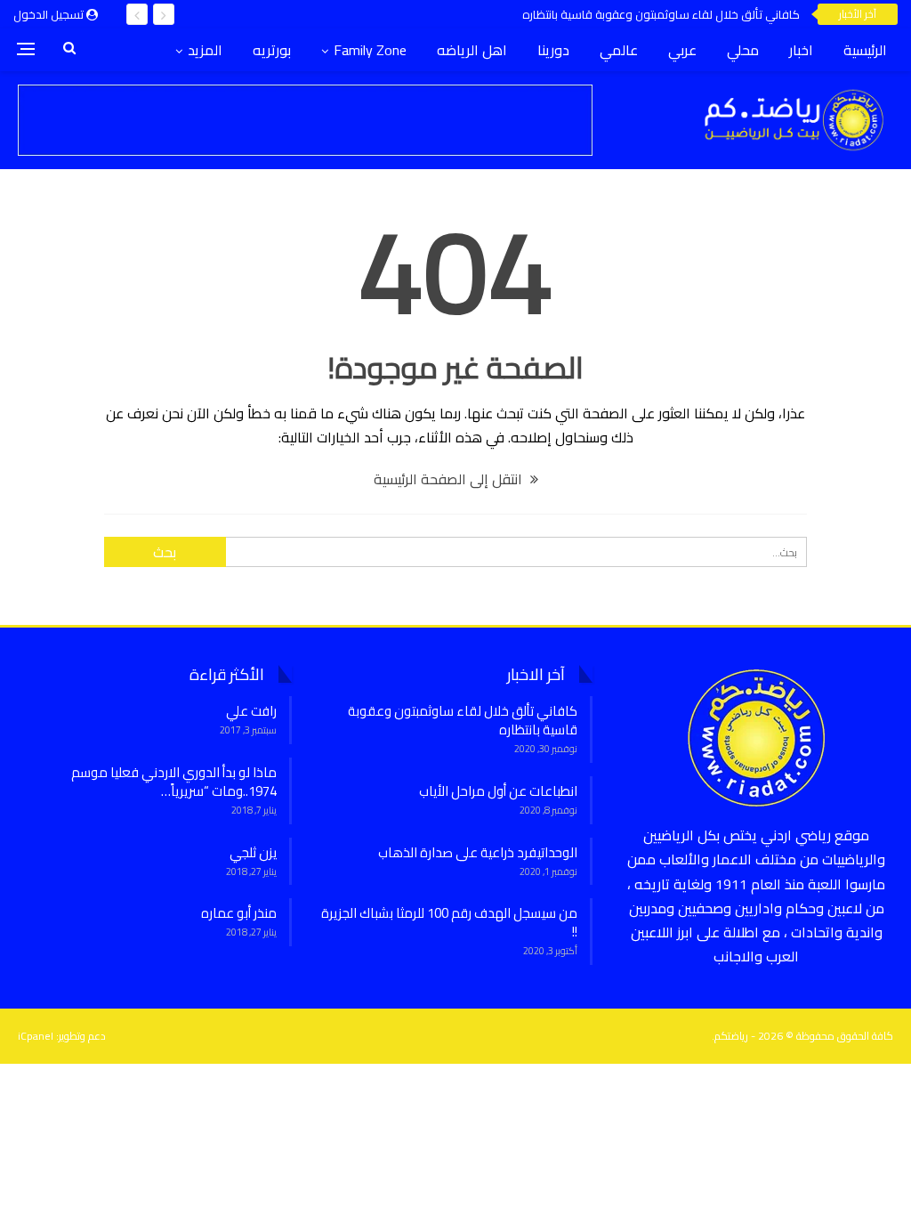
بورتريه (272, 49)
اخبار (801, 49)
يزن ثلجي (253, 852)
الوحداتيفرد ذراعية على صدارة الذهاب (477, 852)
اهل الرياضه (472, 49)
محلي (743, 49)
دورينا (553, 49)
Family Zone (370, 49)
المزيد (205, 49)
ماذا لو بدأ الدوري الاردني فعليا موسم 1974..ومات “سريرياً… (174, 781)
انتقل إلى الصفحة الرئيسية (450, 479)
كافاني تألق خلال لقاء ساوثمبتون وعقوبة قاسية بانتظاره (661, 14)
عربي (682, 49)
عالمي (619, 49)
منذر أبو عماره (239, 913)
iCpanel (35, 1035)
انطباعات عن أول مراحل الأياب (498, 791)
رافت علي (251, 711)
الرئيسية (865, 49)
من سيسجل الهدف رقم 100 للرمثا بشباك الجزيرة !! (449, 922)
